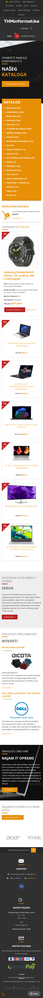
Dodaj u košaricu (13, 310)
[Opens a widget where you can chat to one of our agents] (34, 994)
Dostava (36, 10)
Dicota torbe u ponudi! (13, 647)
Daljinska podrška (11, 817)
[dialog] (3, 995)
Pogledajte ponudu (15, 84)
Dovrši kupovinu (27, 36)
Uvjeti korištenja (24, 10)
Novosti (34, 6)
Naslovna (9, 6)
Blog (26, 6)
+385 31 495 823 (14, 2)
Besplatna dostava (15, 206)
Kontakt (21, 15)
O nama (19, 6)
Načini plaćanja (9, 10)
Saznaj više (16, 218)
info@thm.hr (30, 2)
